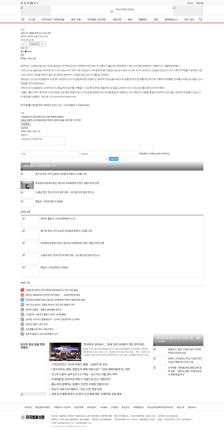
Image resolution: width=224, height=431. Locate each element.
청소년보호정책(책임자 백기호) (160, 407)
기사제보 (103, 407)
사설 (44, 32)
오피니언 (24, 32)
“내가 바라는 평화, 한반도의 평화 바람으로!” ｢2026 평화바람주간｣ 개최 (90, 369)
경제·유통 (76, 19)
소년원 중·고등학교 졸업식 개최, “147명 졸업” (44, 314)
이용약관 (28, 407)
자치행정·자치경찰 (96, 19)
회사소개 (180, 407)
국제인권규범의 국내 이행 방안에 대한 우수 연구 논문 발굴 (49, 290)
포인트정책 (79, 407)
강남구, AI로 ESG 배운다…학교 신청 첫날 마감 (76, 389)
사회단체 (116, 19)
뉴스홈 (31, 19)
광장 (156, 19)
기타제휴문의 (138, 407)
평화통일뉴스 (171, 19)
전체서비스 (192, 407)
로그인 (190, 3)
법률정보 (143, 19)
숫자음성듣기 (157, 148)
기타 (49, 32)
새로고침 (163, 148)
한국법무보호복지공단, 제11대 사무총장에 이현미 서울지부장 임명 (53, 299)
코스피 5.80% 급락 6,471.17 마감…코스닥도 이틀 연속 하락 (84, 374)
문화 (130, 19)
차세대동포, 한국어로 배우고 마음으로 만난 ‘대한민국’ (81, 379)
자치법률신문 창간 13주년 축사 (37, 329)
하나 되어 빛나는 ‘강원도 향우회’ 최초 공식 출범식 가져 (48, 304)
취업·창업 (189, 19)
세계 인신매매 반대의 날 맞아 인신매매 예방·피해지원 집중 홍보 (86, 394)
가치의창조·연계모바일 (52, 19)
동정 (36, 32)
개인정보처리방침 (42, 407)
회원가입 (199, 3)
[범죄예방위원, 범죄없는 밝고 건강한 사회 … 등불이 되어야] (154, 344)
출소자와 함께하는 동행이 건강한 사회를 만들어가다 (80, 384)
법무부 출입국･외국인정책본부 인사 (39, 333)
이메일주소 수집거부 (62, 407)
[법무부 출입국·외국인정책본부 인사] (22, 168)
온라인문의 (91, 407)
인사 (40, 32)
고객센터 (114, 407)
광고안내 (125, 407)
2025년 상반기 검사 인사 (34, 324)
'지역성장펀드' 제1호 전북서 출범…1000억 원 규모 (79, 364)
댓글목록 (25, 124)
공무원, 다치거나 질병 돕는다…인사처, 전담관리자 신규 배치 (50, 319)
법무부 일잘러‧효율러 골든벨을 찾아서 (41, 309)
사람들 (31, 32)
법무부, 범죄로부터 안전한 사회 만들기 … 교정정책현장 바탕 (50, 294)
